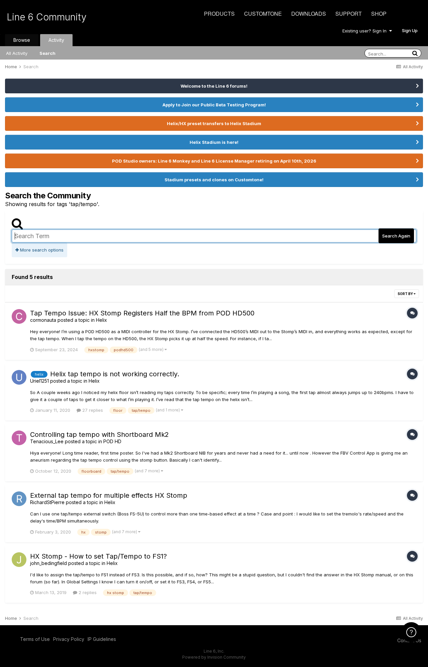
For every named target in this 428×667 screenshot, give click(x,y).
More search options (41, 250)
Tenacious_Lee (47, 441)
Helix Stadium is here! (214, 142)
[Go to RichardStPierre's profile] (19, 498)
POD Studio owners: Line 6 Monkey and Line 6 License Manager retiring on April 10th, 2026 (214, 161)
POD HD (112, 441)
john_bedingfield (48, 563)
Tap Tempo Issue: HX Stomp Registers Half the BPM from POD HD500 (142, 313)
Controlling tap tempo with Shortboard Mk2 (99, 435)
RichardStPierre (47, 502)
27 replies (92, 410)
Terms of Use (35, 639)
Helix (101, 320)
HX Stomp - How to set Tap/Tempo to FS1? (98, 556)
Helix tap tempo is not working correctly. (114, 374)
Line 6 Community (47, 17)
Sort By (406, 294)
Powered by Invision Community (214, 657)
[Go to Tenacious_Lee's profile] (19, 438)
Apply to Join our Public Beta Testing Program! (214, 104)
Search (47, 53)
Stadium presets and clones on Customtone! (214, 179)
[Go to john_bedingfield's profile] (19, 559)
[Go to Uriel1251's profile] (19, 377)
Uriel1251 (39, 381)
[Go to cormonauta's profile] (19, 316)
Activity (56, 40)
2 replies (87, 592)
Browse (21, 40)
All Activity (16, 53)
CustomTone (263, 13)
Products (219, 13)
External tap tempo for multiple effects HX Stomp (108, 495)
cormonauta (43, 320)
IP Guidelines (102, 639)
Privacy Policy (68, 639)
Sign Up (410, 30)
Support (348, 13)
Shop (379, 13)
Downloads (308, 13)
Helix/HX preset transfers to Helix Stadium (214, 123)
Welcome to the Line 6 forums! (214, 86)
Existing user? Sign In (365, 30)
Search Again (396, 236)
